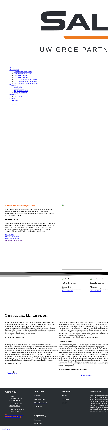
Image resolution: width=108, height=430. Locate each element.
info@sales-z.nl (14, 406)
